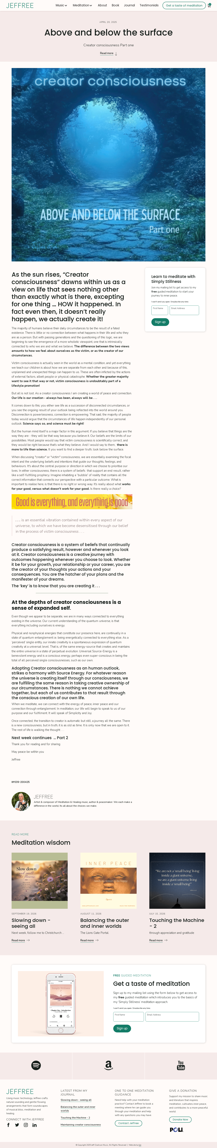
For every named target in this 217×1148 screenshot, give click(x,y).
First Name (158, 308)
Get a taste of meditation (184, 5)
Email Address (178, 308)
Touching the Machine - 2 (75, 1117)
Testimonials (149, 5)
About (102, 5)
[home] (19, 5)
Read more (106, 53)
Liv (140, 1145)
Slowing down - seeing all (76, 1100)
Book (115, 5)
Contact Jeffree (128, 1123)
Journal (129, 5)
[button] (62, 5)
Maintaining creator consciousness (81, 1124)
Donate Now (180, 1119)
